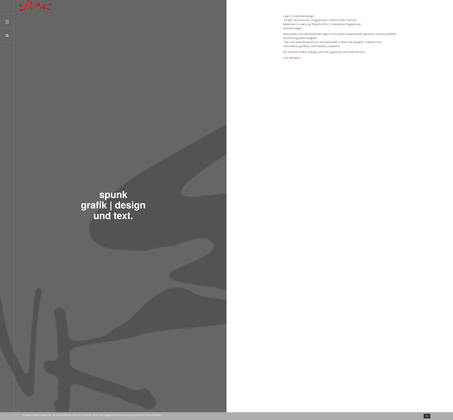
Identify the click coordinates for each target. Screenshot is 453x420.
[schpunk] (25, 5)
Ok (427, 416)
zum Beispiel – (292, 57)
